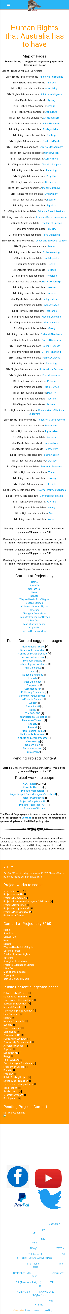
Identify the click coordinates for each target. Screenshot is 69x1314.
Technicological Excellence (32, 664)
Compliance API (32, 688)
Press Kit (33, 727)
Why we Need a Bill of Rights (34, 599)
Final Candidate (33, 667)
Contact (26, 817)
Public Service (51, 387)
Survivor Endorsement (33, 657)
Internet (51, 287)
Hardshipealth (51, 258)
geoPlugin (49, 1310)
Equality (51, 205)
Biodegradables (51, 129)
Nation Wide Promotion (32, 650)
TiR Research (35, 1254)
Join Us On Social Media (34, 631)
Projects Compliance (33, 797)
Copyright (34, 627)
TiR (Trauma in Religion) (28, 1282)
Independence (51, 299)
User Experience (33, 681)
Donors (33, 671)
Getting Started (34, 603)
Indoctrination (51, 305)
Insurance (51, 311)
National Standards (51, 334)
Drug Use (51, 176)
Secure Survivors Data (40, 1257)
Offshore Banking (51, 351)
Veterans (51, 501)
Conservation (51, 152)
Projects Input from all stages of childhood (33, 794)
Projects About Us (33, 787)
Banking (51, 135)
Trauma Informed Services (51, 490)
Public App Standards (32, 692)
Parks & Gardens (51, 357)
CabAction (54, 1224)
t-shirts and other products (33, 653)
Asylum (51, 106)
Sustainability (51, 454)
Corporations (51, 158)
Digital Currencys (51, 188)
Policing (51, 381)
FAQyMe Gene (23, 1291)
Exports (51, 199)
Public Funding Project (33, 646)
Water (51, 519)
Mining (51, 328)
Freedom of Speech (51, 223)
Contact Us (34, 589)
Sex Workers (51, 449)
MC (44, 1229)
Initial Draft (34, 620)
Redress (51, 437)
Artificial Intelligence (51, 94)
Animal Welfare (51, 117)
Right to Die (51, 431)
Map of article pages (34, 624)
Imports (51, 293)
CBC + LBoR (29, 783)
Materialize (18, 1310)
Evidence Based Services (51, 211)
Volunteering (33, 741)
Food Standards (51, 234)
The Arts (51, 484)
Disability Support (51, 164)
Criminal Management (51, 147)
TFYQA (33, 1248)
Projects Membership (33, 790)
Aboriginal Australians (51, 76)
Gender (51, 246)
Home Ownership (51, 281)
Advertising (51, 88)
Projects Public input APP (33, 804)
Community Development (33, 695)
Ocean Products (51, 346)
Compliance (32, 685)
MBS (43, 1239)
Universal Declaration (51, 495)
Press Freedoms (51, 375)
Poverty (51, 392)
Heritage (51, 270)
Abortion (51, 82)
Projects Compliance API (33, 801)
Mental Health (51, 322)
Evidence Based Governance (51, 217)
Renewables (51, 443)
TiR (52, 1282)
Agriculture (51, 112)
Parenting (51, 170)
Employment (51, 193)
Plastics (51, 398)
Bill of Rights (33, 1263)
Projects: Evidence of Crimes (34, 617)
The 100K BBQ (33, 713)
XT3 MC (39, 1304)
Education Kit (33, 706)
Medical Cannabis (51, 316)
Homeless (51, 275)
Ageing (51, 100)
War (51, 513)
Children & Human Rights (34, 606)
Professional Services (51, 369)
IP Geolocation (32, 1310)
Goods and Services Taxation (51, 240)
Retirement (51, 425)
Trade (51, 472)
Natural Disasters (51, 340)
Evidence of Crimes (34, 808)
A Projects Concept (33, 699)
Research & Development (51, 419)
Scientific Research (51, 466)
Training (51, 478)
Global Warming (51, 252)
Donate (34, 596)
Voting (51, 507)
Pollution (51, 404)
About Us (34, 585)
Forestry (51, 229)
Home (34, 582)
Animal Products (51, 123)
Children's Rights (51, 141)
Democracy (51, 182)
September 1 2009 (22, 1273)
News (34, 592)
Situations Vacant (33, 748)
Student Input (32, 745)
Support (32, 702)
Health (51, 264)
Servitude (51, 460)
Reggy (32, 710)
